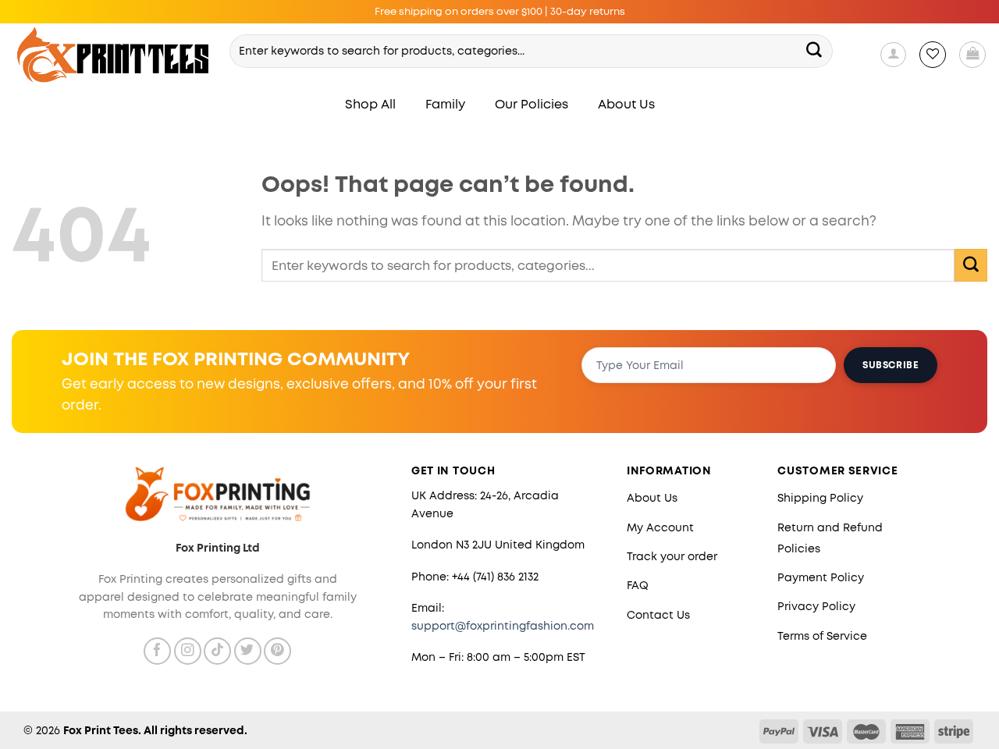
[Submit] (814, 50)
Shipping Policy (820, 498)
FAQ (638, 585)
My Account (660, 527)
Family (445, 104)
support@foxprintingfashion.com (502, 626)
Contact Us (658, 615)
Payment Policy (820, 577)
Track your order (672, 556)
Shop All (370, 104)
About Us (626, 104)
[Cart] (972, 54)
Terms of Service (822, 636)
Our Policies (531, 104)
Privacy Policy (816, 606)
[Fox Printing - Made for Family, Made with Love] (113, 55)
